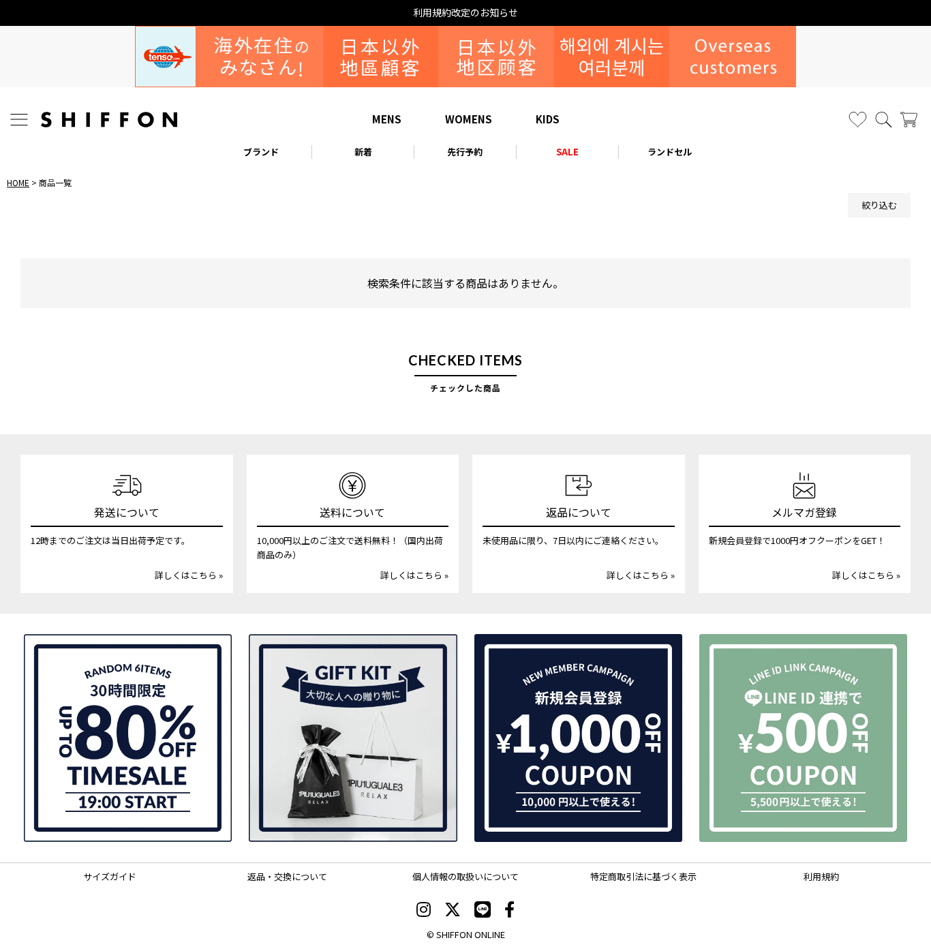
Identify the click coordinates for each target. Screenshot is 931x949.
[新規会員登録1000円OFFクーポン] (578, 738)
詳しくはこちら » (189, 575)
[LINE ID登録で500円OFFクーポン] (803, 738)
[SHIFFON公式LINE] (482, 911)
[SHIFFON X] (452, 911)
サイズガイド (109, 876)
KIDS (548, 119)
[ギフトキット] (352, 738)
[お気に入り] (858, 120)
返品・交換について (287, 876)
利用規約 (821, 876)
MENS (386, 119)
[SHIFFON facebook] (509, 911)
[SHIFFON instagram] (423, 911)
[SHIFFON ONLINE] (109, 119)
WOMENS (468, 119)
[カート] (909, 120)
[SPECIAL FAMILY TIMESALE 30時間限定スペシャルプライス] (127, 738)
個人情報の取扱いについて (465, 876)
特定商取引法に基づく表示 (643, 876)
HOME (18, 182)
